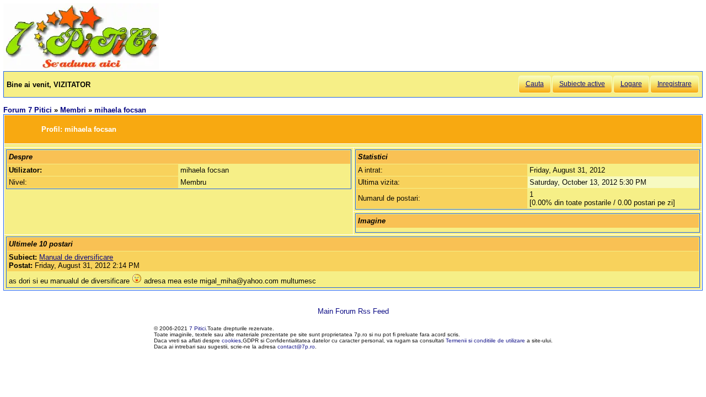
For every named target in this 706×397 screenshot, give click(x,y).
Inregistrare (674, 84)
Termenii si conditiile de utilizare (485, 340)
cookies (231, 340)
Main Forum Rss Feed (353, 311)
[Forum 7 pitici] (81, 67)
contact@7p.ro (296, 347)
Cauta (535, 84)
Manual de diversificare (76, 257)
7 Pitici (197, 328)
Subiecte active (582, 84)
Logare (631, 84)
